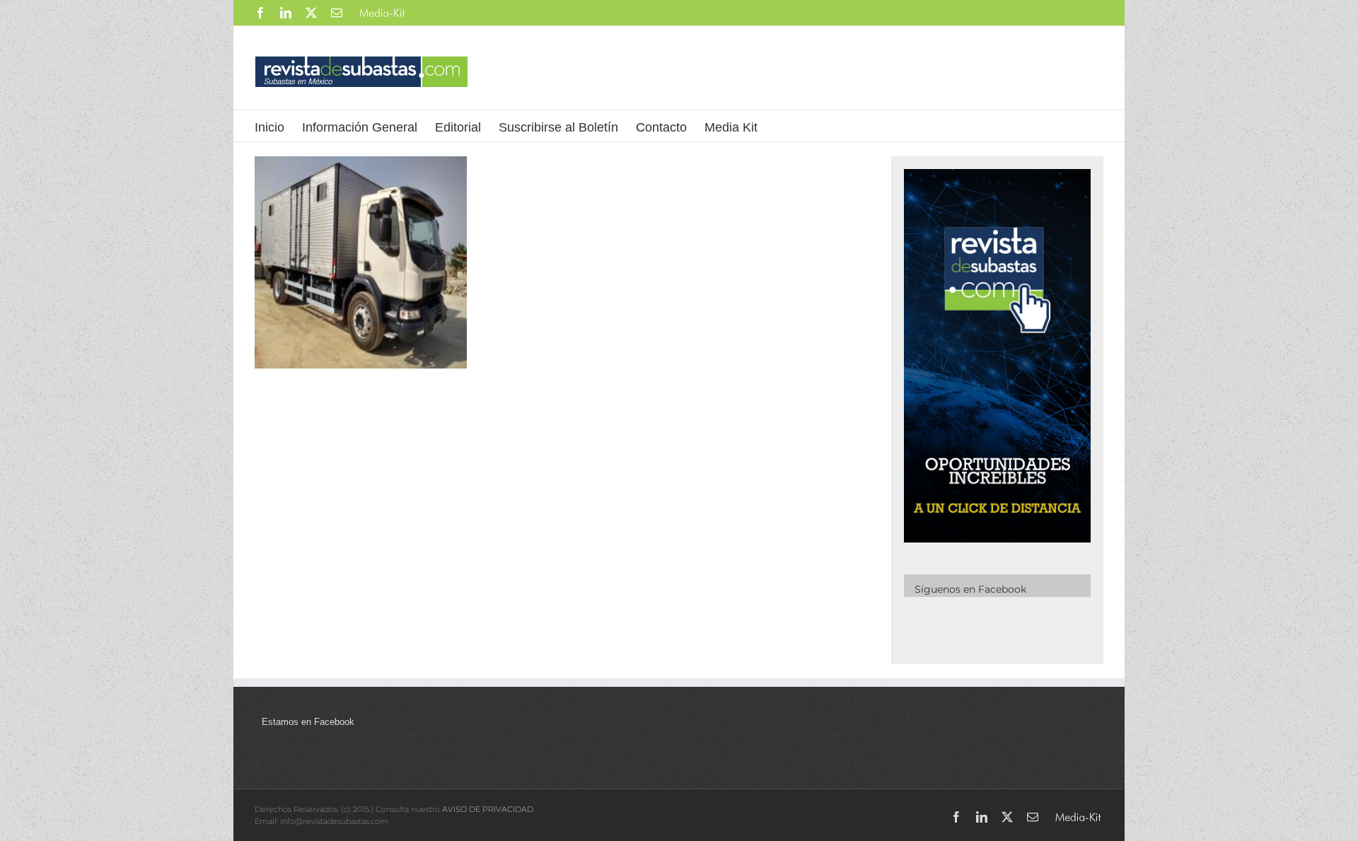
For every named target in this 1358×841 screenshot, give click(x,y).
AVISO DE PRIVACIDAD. (488, 809)
